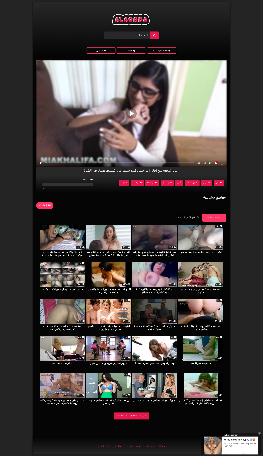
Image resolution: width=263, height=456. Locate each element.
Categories (136, 446)
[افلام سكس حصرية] (131, 20)
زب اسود (165, 183)
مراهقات (135, 183)
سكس (99, 51)
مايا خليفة (151, 183)
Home (162, 446)
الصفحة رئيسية (160, 51)
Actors (150, 446)
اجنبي (217, 183)
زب (178, 183)
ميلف (123, 183)
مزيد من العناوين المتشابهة (131, 416)
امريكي (205, 183)
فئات (129, 51)
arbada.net (103, 446)
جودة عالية (190, 183)
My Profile (120, 446)
